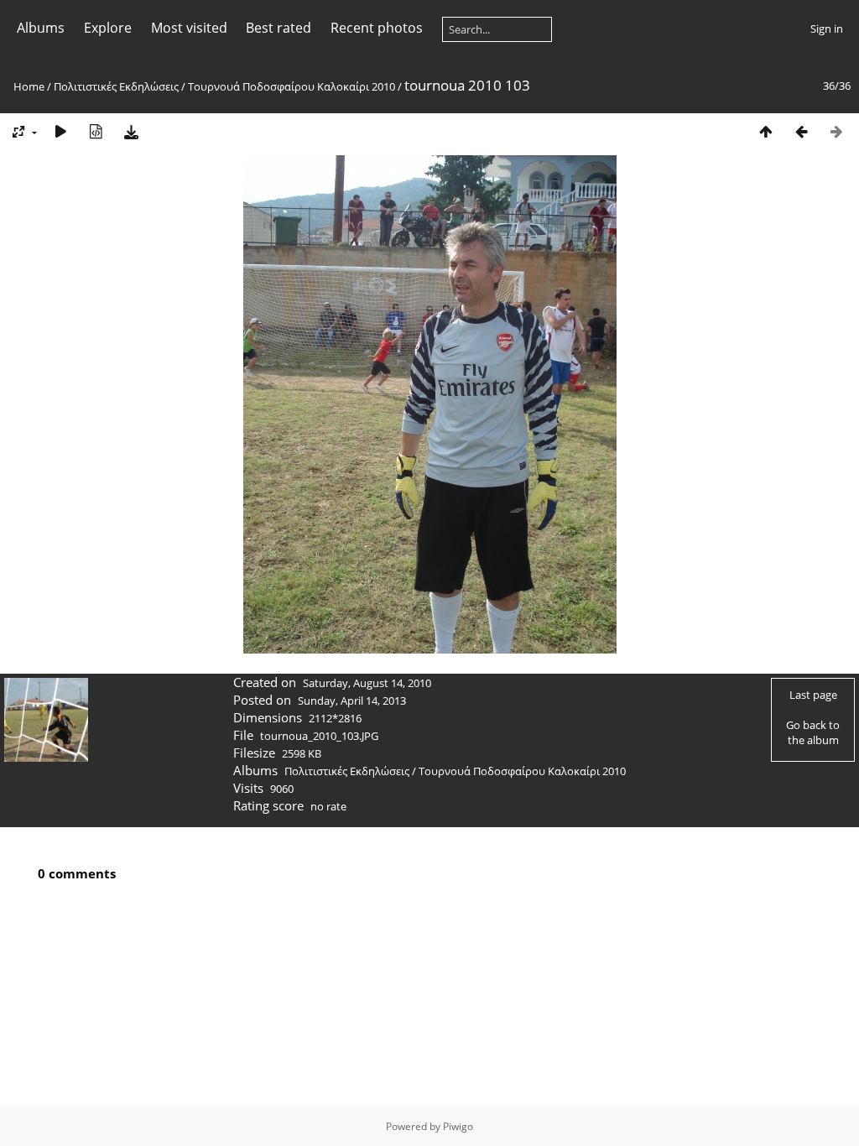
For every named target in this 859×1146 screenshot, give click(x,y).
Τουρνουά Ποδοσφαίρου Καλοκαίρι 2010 (291, 86)
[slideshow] (60, 131)
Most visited (189, 27)
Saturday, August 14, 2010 (367, 682)
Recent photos (377, 27)
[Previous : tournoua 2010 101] (801, 131)
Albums (41, 27)
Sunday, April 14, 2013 (352, 700)
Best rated (278, 27)
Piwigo (458, 1126)
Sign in (826, 28)
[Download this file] (130, 131)
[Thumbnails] (766, 131)
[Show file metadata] (95, 131)
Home (28, 86)
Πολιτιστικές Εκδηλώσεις (116, 86)
